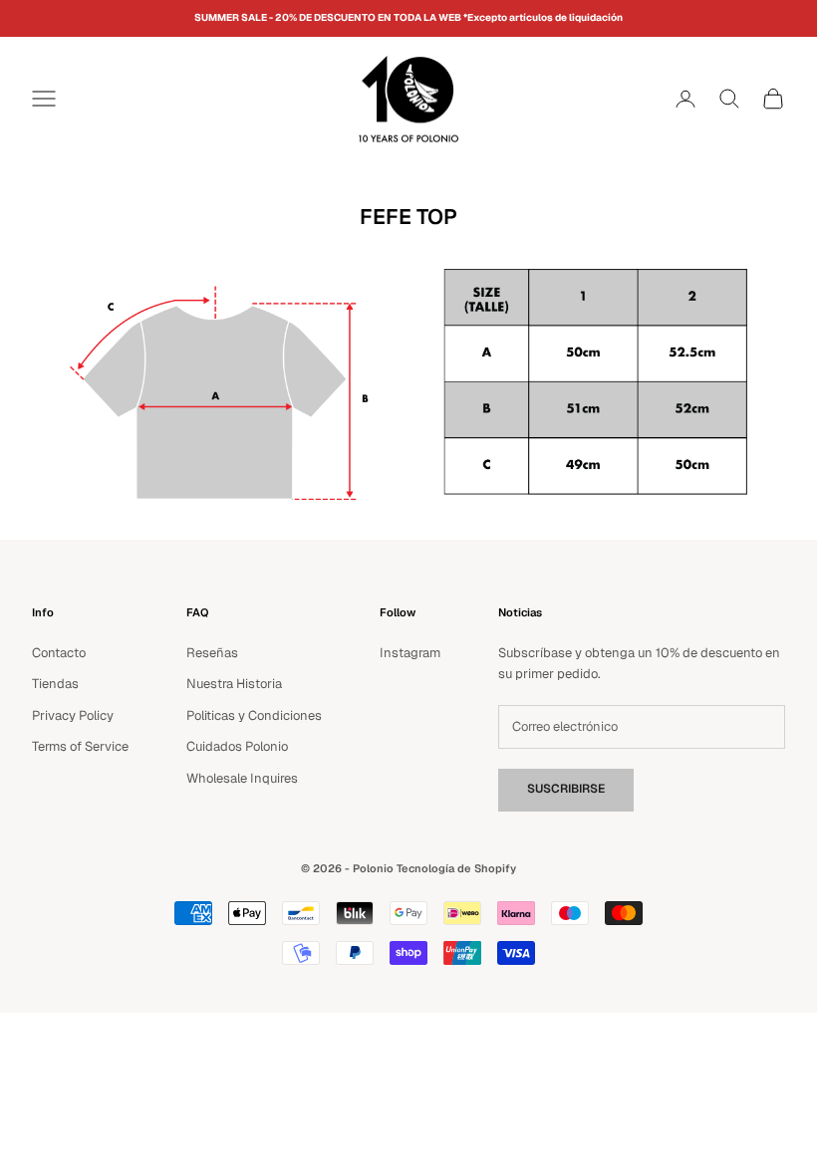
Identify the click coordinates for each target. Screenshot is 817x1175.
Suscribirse (566, 789)
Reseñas (212, 652)
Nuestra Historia (234, 683)
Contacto (59, 652)
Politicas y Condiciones (254, 715)
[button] (649, 99)
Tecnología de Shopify (456, 868)
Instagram (410, 652)
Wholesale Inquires (242, 778)
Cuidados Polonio (237, 746)
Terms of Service (80, 746)
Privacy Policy (73, 715)
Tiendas (55, 683)
